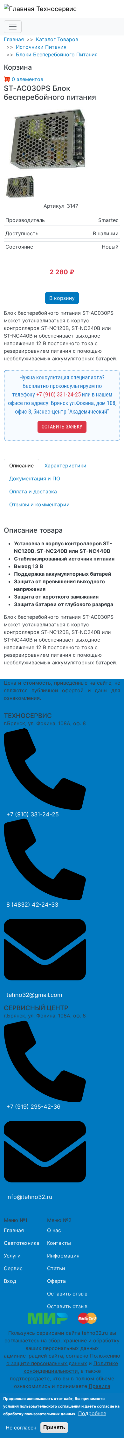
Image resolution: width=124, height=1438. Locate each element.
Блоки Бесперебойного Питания (57, 54)
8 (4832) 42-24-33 (32, 904)
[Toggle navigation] (13, 26)
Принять (54, 1427)
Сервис (13, 1268)
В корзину (62, 298)
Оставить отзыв (67, 1293)
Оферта (56, 1281)
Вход (10, 1281)
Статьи (56, 1268)
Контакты (59, 1243)
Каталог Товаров (57, 39)
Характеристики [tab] (65, 465)
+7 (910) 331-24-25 (58, 394)
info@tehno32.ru (29, 1197)
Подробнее (92, 1413)
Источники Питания (41, 47)
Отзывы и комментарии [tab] (39, 504)
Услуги (12, 1255)
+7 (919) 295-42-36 (33, 1106)
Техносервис (55, 9)
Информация (63, 1255)
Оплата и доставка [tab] (33, 491)
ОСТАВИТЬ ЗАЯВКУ (62, 427)
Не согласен (21, 1427)
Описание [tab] (21, 465)
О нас (54, 1230)
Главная (14, 39)
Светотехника (21, 1243)
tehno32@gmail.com (34, 994)
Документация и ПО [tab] (34, 478)
